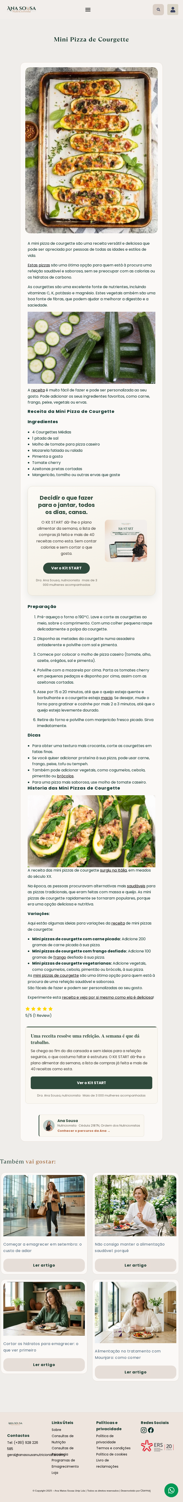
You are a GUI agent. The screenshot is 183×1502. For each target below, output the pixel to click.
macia (106, 698)
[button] (88, 9)
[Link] (157, 1446)
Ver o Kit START (66, 568)
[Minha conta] (172, 9)
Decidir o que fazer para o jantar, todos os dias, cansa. (66, 505)
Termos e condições (113, 1448)
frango (59, 957)
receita (38, 390)
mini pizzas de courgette (56, 975)
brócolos (65, 776)
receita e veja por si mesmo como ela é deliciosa (107, 997)
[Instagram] (144, 1430)
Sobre (56, 1429)
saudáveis (136, 886)
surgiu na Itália (113, 870)
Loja (55, 1472)
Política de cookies (111, 1454)
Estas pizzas (39, 265)
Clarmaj (146, 1490)
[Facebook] (151, 1430)
